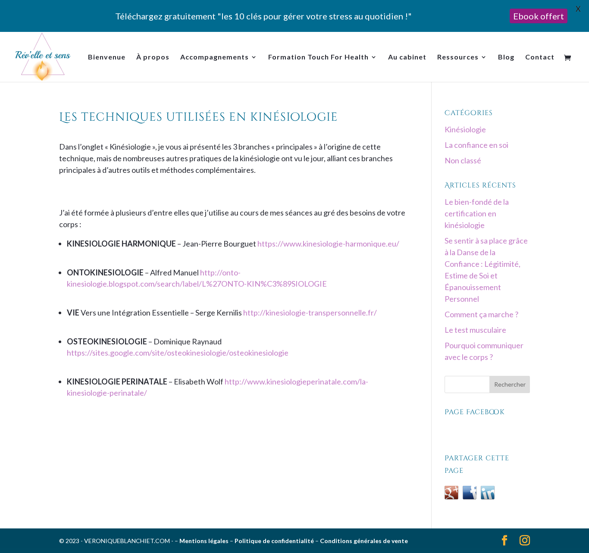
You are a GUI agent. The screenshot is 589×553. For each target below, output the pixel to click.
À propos (152, 57)
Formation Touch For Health (318, 57)
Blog (506, 57)
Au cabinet (407, 57)
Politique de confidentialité (274, 540)
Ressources (458, 57)
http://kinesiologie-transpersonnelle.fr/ (310, 312)
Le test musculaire (475, 329)
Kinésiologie (465, 129)
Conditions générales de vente (364, 540)
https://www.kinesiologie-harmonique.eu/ (328, 243)
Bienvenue (106, 57)
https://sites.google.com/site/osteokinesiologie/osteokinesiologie (177, 352)
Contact (540, 57)
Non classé (463, 160)
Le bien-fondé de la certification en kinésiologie (477, 213)
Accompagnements (214, 57)
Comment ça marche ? (481, 314)
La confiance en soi (476, 145)
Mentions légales (204, 540)
